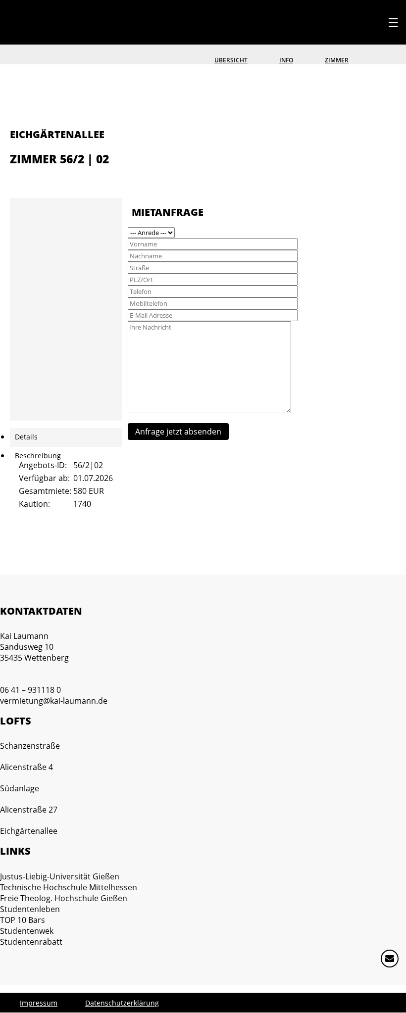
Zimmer (337, 60)
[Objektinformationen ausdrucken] (14, 177)
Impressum (38, 1003)
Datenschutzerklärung (122, 1003)
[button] (393, 963)
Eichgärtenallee (28, 830)
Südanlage (19, 788)
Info (286, 60)
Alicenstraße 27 (28, 809)
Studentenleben (30, 909)
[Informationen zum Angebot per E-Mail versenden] (24, 177)
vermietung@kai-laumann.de (53, 700)
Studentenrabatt (31, 941)
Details (26, 436)
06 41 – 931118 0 (30, 689)
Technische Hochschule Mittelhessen (68, 887)
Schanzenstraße (30, 745)
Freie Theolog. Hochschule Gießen (63, 898)
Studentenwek (26, 930)
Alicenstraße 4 (26, 767)
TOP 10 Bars (22, 920)
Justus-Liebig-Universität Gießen (59, 876)
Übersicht (231, 60)
